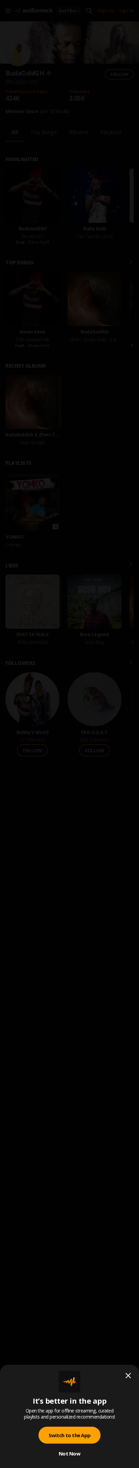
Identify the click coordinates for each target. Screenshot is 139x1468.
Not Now (69, 1453)
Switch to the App (69, 1435)
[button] (69, 734)
